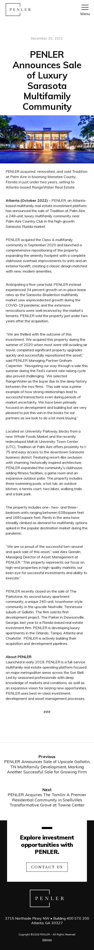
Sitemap (47, 939)
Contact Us (47, 867)
